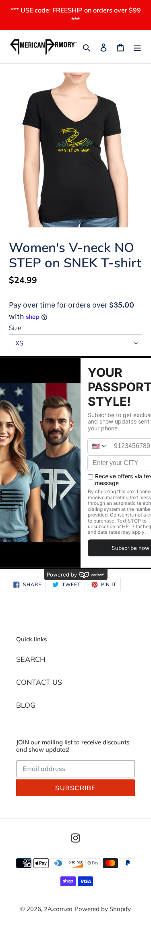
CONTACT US (39, 682)
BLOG (25, 705)
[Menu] (137, 46)
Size (15, 328)
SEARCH (31, 659)
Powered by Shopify (102, 909)
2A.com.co (58, 909)
